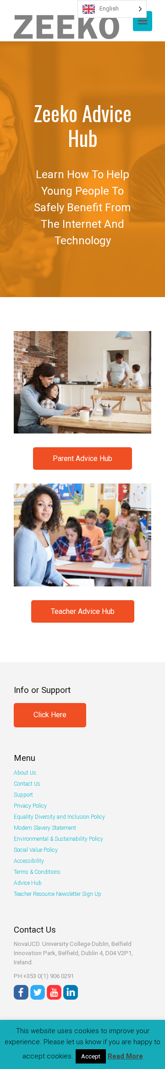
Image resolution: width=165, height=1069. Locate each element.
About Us (25, 773)
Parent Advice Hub (82, 458)
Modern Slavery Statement (45, 828)
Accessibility (29, 861)
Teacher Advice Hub (83, 611)
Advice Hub (28, 883)
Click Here (49, 714)
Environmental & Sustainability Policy (58, 839)
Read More (125, 1056)
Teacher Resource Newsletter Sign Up (57, 894)
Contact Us (27, 784)
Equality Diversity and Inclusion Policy (59, 817)
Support (23, 795)
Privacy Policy (30, 806)
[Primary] (142, 20)
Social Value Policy (36, 850)
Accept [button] (90, 1056)
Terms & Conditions (37, 872)
